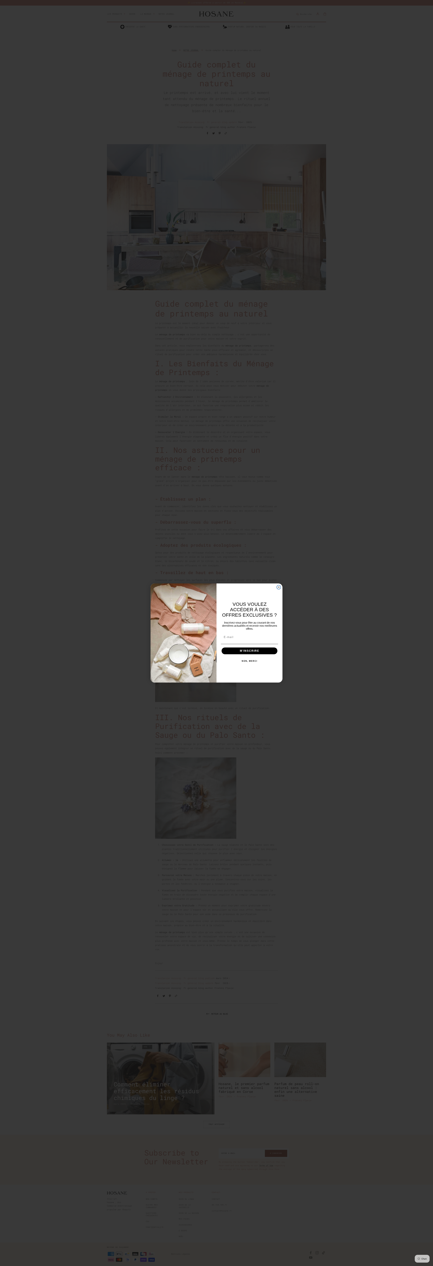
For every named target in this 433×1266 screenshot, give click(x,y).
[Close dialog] (279, 587)
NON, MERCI (249, 661)
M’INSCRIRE (249, 650)
